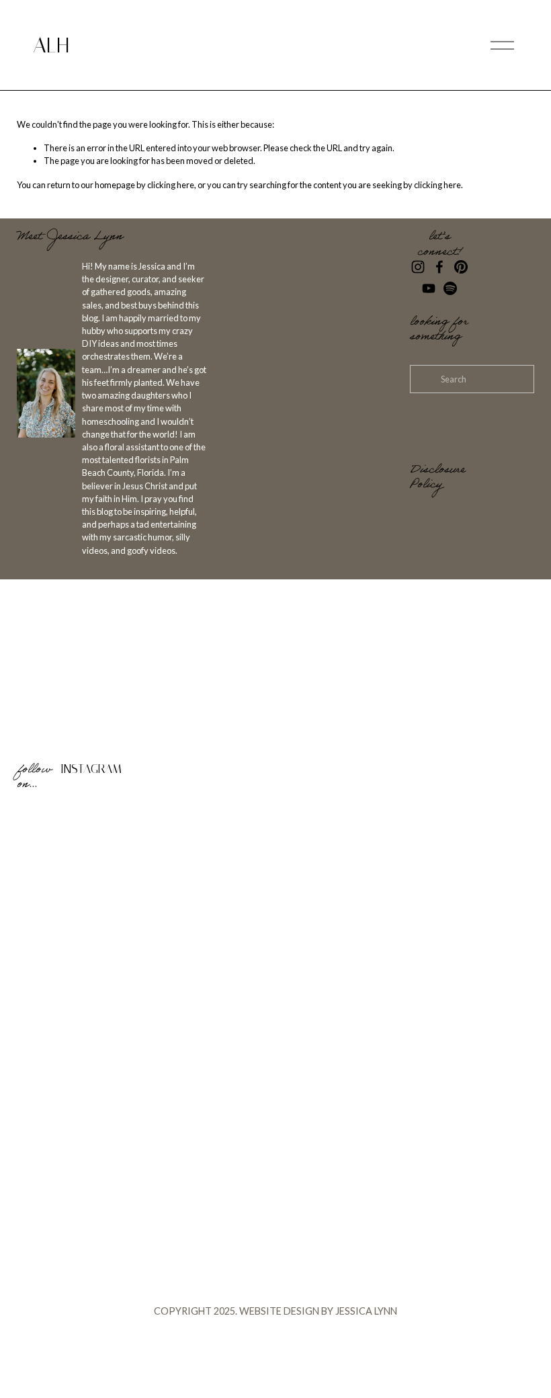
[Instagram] (418, 267)
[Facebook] (439, 267)
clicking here (170, 184)
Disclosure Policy (437, 478)
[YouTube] (428, 288)
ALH (51, 45)
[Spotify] (450, 288)
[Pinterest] (461, 267)
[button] (81, 865)
